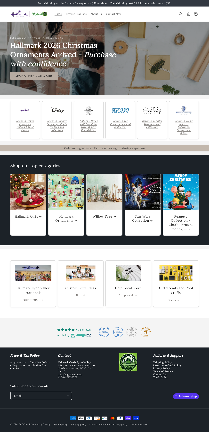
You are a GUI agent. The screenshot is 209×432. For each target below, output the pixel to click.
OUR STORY (31, 300)
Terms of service (139, 424)
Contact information (99, 424)
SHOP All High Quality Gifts (34, 76)
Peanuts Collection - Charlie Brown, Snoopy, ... (181, 222)
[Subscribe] (68, 396)
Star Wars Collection (141, 218)
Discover (173, 300)
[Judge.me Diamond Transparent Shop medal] (118, 332)
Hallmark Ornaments (64, 218)
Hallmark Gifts (26, 216)
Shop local (126, 295)
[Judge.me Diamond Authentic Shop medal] (104, 332)
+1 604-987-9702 (68, 377)
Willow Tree (102, 216)
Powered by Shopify (40, 424)
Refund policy (60, 424)
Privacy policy (120, 424)
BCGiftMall (24, 424)
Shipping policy (78, 424)
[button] (180, 14)
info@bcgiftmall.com (70, 374)
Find (78, 295)
